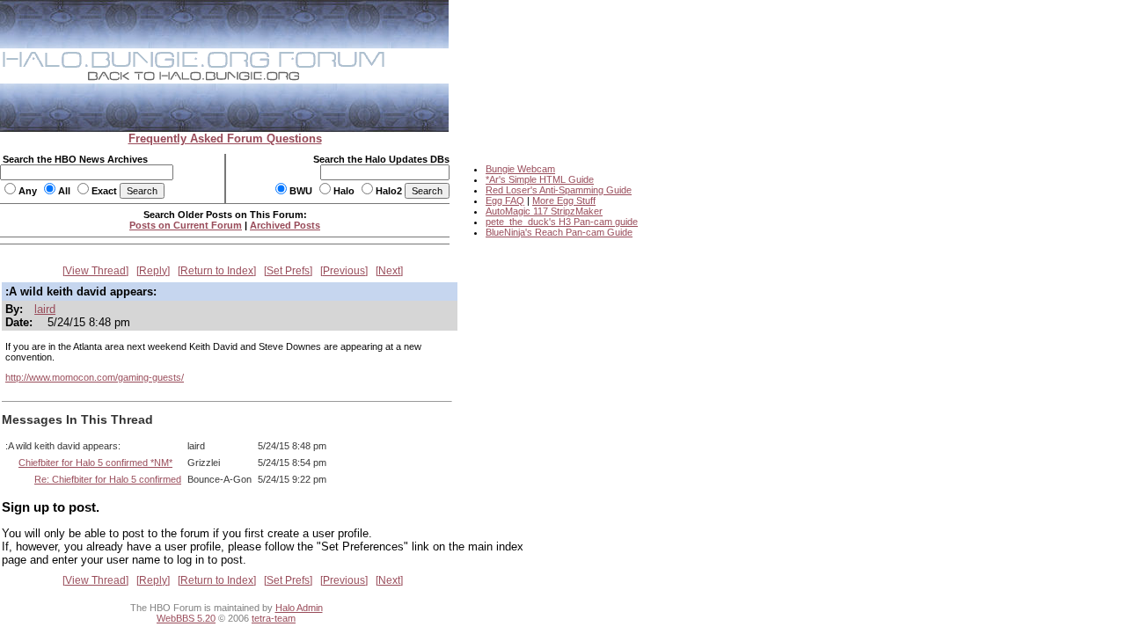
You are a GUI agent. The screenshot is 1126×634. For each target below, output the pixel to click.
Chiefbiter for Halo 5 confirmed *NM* (95, 462)
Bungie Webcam (520, 169)
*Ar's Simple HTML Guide (540, 179)
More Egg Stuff (564, 200)
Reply (153, 271)
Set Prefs (288, 271)
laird (44, 309)
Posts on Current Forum (185, 225)
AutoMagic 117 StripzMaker (544, 211)
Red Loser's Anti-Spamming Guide (559, 190)
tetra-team (274, 618)
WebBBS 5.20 (186, 618)
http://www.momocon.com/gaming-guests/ (94, 377)
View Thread (95, 271)
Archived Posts (285, 225)
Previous (344, 271)
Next (389, 271)
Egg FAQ (505, 200)
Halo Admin (299, 607)
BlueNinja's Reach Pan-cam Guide (559, 232)
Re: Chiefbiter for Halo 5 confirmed (107, 479)
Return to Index (216, 271)
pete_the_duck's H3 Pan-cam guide (562, 221)
